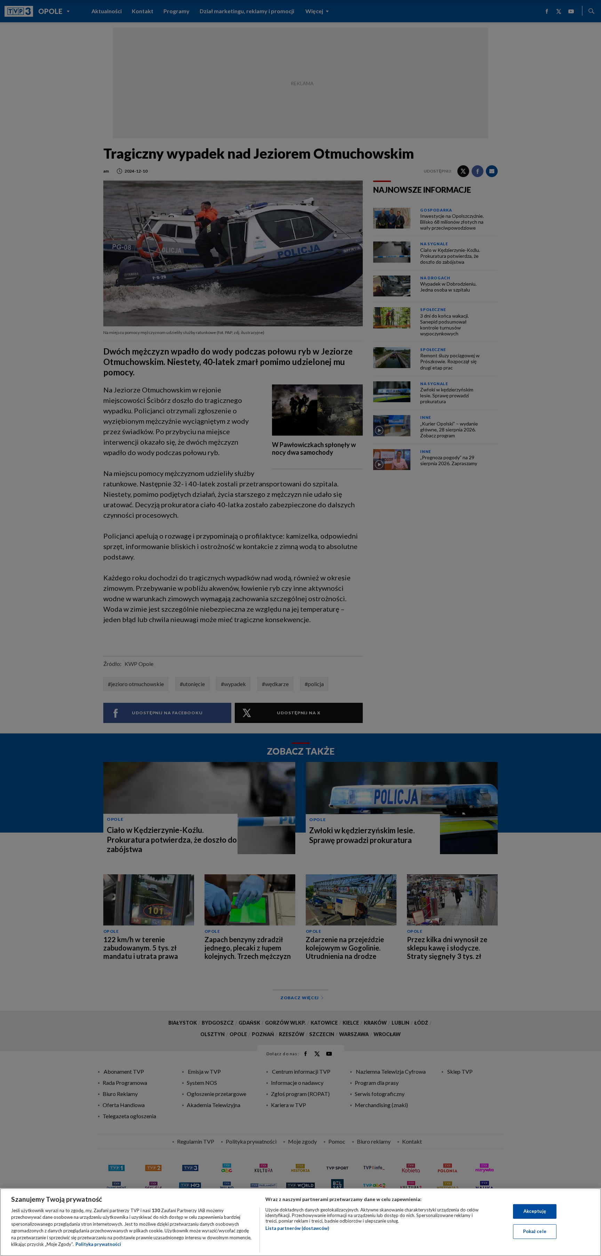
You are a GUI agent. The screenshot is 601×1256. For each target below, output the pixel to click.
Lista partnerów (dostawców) (297, 1228)
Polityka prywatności (98, 1244)
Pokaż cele (534, 1231)
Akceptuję (534, 1211)
